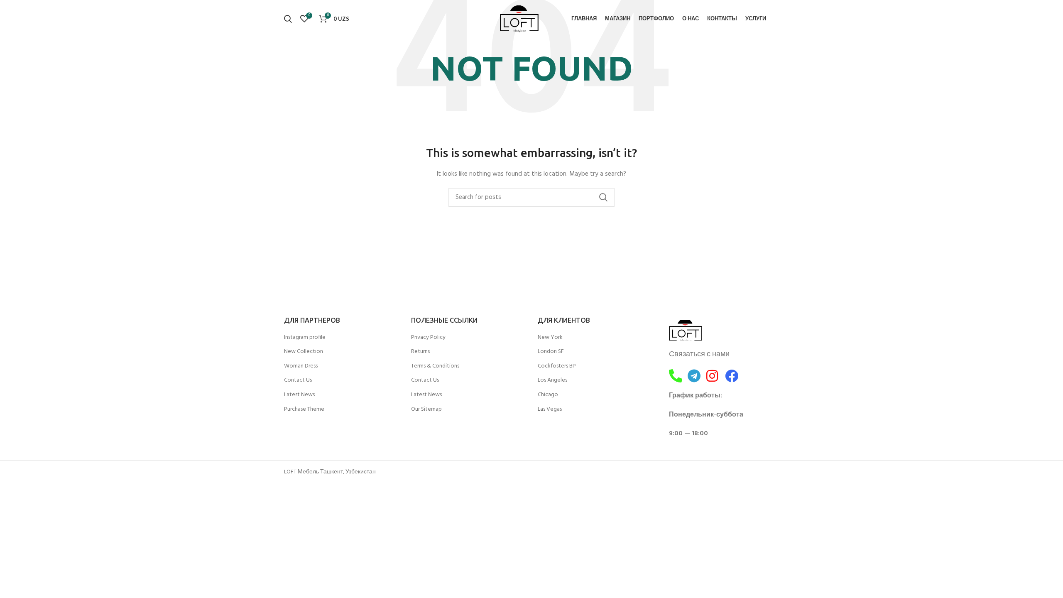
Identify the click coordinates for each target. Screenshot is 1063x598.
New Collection (303, 352)
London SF (551, 352)
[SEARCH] (603, 197)
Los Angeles (552, 380)
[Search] (288, 18)
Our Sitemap (426, 409)
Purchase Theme (304, 409)
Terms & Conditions (435, 366)
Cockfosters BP (557, 366)
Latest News (299, 395)
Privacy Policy (428, 337)
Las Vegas (550, 409)
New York (550, 337)
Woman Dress (301, 366)
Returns (420, 352)
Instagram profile (305, 337)
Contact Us (298, 380)
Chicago (548, 395)
